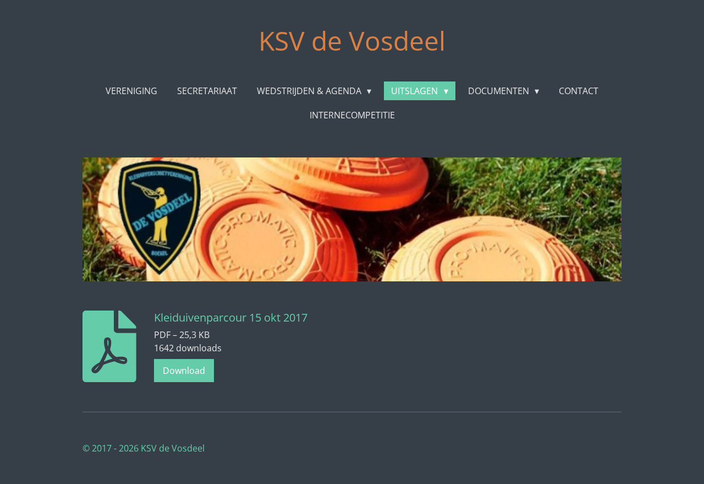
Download (184, 371)
